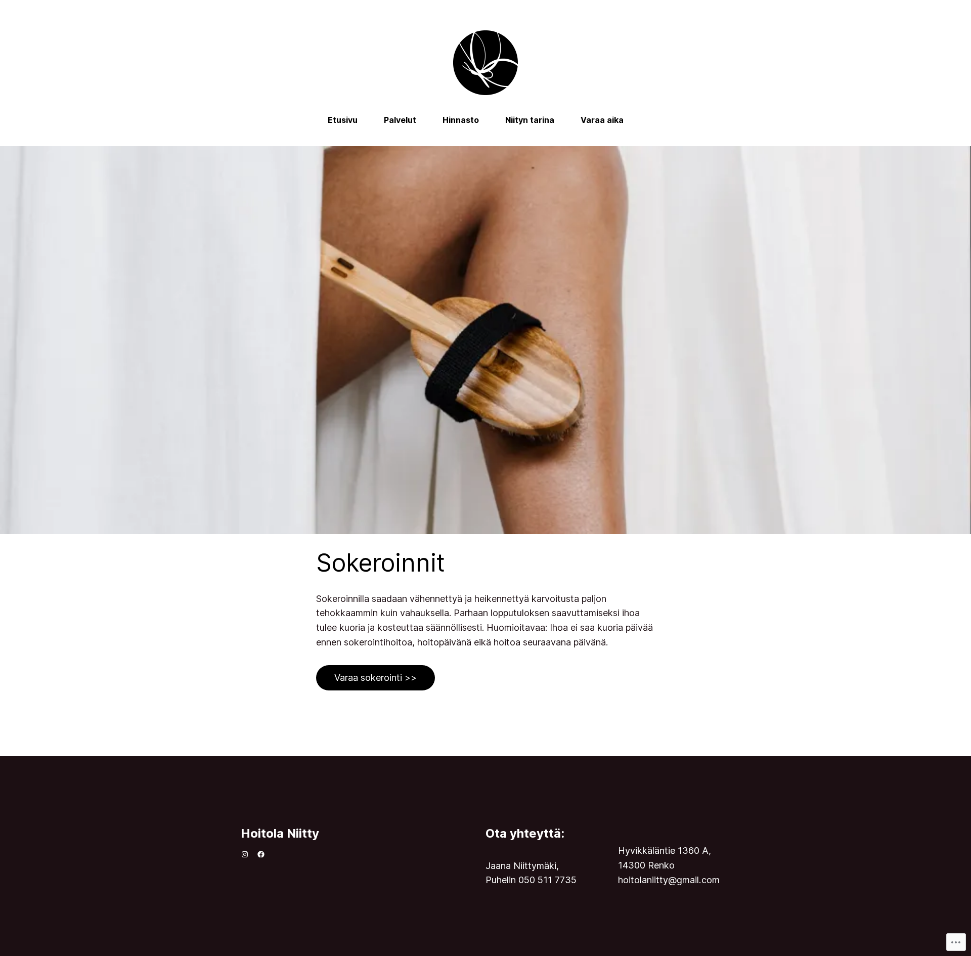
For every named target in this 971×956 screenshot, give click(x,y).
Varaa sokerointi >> (375, 677)
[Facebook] (261, 854)
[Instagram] (245, 854)
